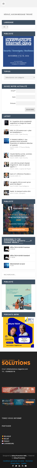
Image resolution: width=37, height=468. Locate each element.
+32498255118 (10, 371)
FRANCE (6, 441)
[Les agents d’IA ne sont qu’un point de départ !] (6, 183)
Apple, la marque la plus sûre (20, 191)
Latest (12, 149)
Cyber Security (23, 134)
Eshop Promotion (19, 458)
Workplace (22, 193)
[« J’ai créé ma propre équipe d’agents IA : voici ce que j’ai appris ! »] (6, 164)
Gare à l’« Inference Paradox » (20, 174)
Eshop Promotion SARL (19, 456)
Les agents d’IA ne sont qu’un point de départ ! (20, 183)
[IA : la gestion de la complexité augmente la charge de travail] (6, 122)
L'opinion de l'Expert (25, 169)
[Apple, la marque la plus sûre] (6, 192)
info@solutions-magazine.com (17, 369)
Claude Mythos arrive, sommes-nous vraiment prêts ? (21, 155)
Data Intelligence (24, 186)
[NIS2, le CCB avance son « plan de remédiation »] (6, 131)
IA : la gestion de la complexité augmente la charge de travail (21, 122)
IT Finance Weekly (24, 147)
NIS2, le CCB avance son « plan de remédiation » (20, 131)
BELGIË (6, 439)
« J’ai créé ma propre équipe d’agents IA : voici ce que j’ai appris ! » (20, 165)
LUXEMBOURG (9, 443)
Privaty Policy (15, 463)
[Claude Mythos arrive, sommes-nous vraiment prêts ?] (6, 155)
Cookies (23, 463)
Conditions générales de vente (13, 461)
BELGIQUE (7, 436)
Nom (14, 97)
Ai (19, 125)
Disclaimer (29, 461)
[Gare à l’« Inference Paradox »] (6, 175)
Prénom (13, 103)
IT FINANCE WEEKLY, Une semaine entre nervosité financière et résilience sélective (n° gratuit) (21, 142)
